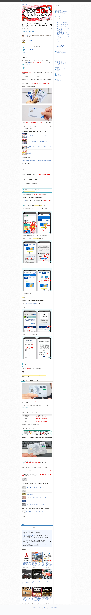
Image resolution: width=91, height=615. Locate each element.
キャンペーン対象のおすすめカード (29, 50)
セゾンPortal (24, 200)
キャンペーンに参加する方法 (28, 49)
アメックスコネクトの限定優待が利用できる (39, 519)
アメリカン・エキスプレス (60, 53)
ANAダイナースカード (59, 64)
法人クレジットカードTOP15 (62, 2)
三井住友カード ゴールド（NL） (61, 68)
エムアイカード (58, 75)
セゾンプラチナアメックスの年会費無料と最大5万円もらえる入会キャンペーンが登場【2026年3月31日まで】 (26, 582)
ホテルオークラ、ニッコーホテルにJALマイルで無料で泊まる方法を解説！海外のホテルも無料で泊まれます (47, 564)
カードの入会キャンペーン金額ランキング (42, 2)
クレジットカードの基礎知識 (60, 13)
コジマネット (32, 535)
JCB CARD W (58, 80)
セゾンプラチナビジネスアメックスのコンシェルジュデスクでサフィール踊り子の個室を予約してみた (36, 564)
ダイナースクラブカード (59, 61)
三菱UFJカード (58, 70)
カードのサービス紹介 (59, 12)
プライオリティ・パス (59, 16)
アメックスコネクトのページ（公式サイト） (31, 303)
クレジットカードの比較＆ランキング (61, 11)
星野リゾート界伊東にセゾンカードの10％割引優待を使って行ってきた (47, 598)
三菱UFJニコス (58, 69)
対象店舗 (28, 62)
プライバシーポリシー (40, 607)
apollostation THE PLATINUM (61, 52)
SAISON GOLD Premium (60, 50)
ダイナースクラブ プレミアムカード (61, 62)
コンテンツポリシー (47, 607)
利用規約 (52, 607)
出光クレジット (58, 51)
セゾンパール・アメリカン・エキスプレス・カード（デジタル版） (37, 490)
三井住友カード (58, 67)
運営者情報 (34, 607)
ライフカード (58, 76)
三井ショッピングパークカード (61, 45)
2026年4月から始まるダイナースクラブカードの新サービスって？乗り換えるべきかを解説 (26, 599)
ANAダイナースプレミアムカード (61, 63)
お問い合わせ (56, 607)
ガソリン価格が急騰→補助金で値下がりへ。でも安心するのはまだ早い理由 (47, 581)
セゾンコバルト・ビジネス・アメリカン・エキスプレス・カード (62, 33)
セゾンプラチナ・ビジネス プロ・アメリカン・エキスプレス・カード (62, 29)
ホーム (26, 2)
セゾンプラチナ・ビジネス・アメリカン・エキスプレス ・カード (62, 27)
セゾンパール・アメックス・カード (28, 401)
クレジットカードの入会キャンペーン (61, 7)
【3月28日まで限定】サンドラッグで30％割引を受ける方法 (37, 141)
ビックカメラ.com (26, 535)
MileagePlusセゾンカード (60, 46)
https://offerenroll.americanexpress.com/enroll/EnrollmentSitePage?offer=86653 (36, 160)
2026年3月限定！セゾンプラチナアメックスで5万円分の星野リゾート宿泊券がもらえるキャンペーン (37, 581)
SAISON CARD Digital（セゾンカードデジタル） (34, 511)
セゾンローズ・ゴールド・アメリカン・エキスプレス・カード (37, 497)
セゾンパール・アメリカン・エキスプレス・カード (35, 487)
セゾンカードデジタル (59, 44)
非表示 (38, 46)
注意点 (25, 52)
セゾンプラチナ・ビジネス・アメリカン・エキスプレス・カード (37, 504)
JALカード (57, 73)
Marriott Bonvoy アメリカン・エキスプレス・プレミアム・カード (62, 55)
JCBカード (57, 79)
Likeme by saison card (59, 47)
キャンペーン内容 (26, 47)
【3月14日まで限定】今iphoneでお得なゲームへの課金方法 (37, 135)
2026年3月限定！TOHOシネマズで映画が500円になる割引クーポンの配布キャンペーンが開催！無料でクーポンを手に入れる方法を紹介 (36, 599)
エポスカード (58, 74)
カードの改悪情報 (58, 10)
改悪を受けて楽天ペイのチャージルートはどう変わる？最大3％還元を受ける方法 (26, 564)
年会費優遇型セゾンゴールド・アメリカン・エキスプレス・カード (37, 494)
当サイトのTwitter (28, 35)
